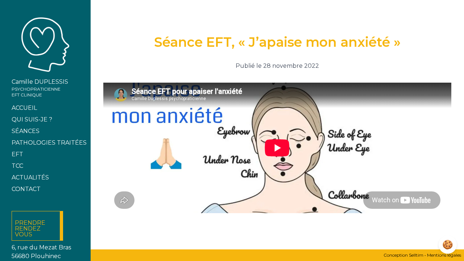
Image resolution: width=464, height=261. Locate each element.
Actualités (30, 177)
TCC (17, 165)
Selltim (416, 255)
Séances (26, 131)
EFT (17, 154)
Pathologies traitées (49, 142)
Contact (26, 189)
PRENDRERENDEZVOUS (30, 228)
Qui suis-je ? (32, 119)
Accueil (24, 107)
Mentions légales (444, 255)
